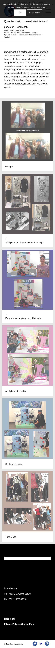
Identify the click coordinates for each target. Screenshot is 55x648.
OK (19, 12)
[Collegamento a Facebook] (35, 643)
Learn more (34, 12)
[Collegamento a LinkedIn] (41, 643)
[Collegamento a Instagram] (47, 643)
